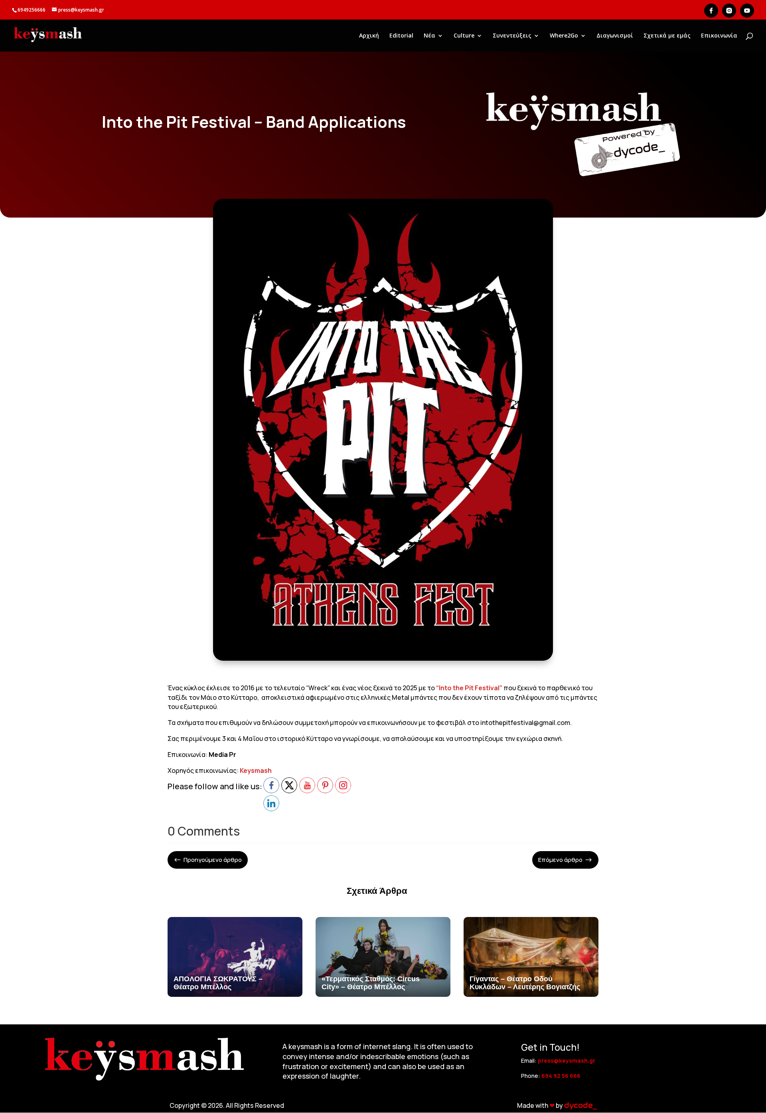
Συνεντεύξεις (512, 36)
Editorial (401, 36)
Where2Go (564, 36)
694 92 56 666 (560, 1075)
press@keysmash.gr (566, 1060)
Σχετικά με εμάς (667, 36)
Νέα (429, 36)
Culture (464, 36)
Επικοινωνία (719, 36)
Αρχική (369, 36)
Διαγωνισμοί (614, 36)
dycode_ (580, 1105)
